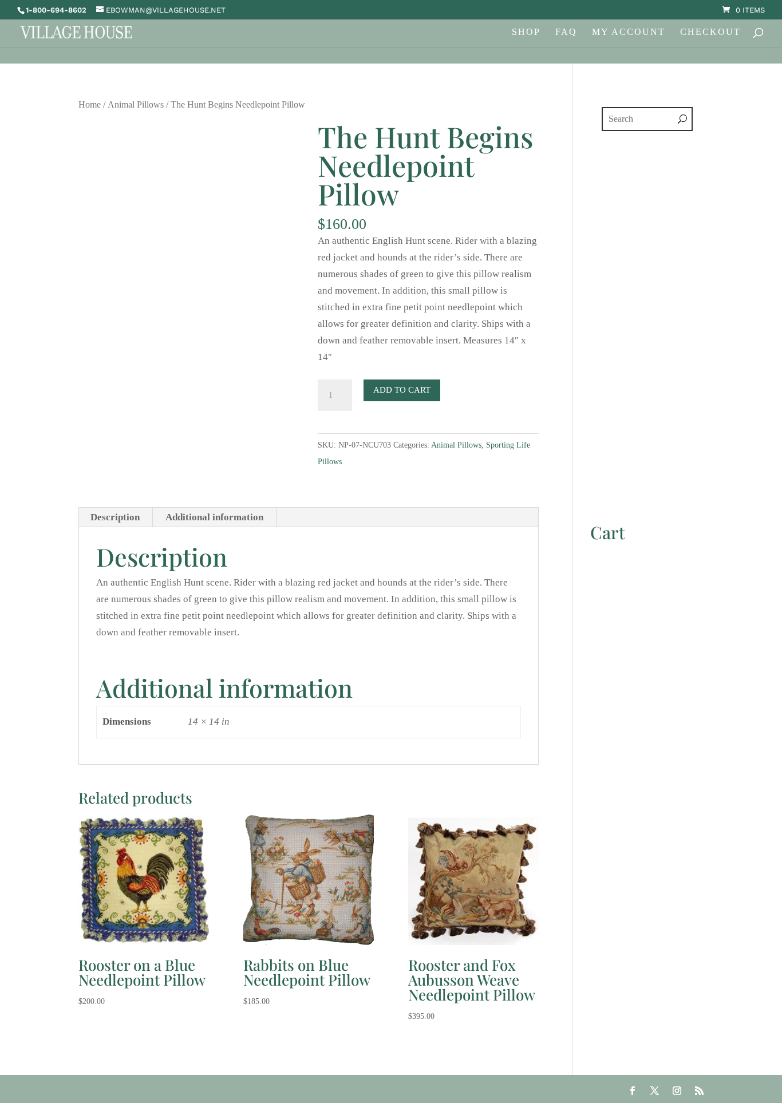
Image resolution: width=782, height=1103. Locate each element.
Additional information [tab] (214, 517)
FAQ (566, 32)
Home (89, 104)
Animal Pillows (136, 104)
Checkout (710, 32)
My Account (628, 32)
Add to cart (402, 389)
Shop (526, 32)
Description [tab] (115, 517)
